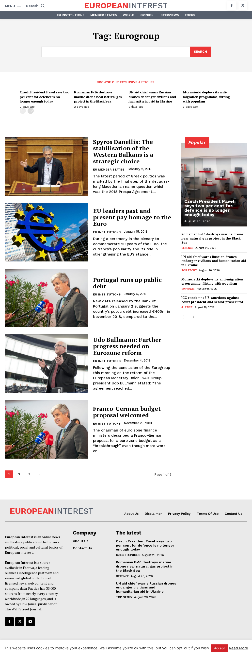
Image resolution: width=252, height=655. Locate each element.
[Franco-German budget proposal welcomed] (46, 429)
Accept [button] (219, 648)
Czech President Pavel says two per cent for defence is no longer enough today (44, 96)
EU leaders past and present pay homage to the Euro (132, 217)
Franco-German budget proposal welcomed (127, 412)
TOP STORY (189, 270)
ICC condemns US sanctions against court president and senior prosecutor (212, 299)
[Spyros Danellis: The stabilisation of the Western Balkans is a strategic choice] (46, 166)
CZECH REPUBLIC (128, 555)
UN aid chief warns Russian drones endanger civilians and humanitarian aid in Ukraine (152, 96)
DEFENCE (187, 248)
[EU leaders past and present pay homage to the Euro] (46, 232)
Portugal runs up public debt (127, 283)
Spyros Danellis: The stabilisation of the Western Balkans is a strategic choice (123, 151)
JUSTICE (186, 307)
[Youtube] (30, 621)
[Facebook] (231, 5)
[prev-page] (23, 111)
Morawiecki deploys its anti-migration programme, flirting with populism (206, 96)
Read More (238, 648)
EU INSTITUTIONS (107, 232)
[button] (36, 5)
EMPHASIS (188, 289)
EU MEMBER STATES (108, 169)
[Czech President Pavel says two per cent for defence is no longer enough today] (214, 184)
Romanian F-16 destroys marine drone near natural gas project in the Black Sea (98, 96)
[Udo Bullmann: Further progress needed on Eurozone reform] (46, 363)
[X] (242, 5)
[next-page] (31, 111)
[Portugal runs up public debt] (46, 298)
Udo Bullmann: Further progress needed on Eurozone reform (127, 346)
